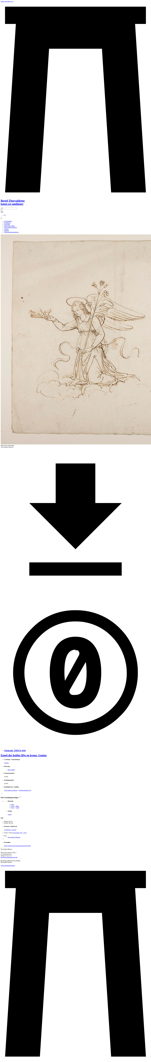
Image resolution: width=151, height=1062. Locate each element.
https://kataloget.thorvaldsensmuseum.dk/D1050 (17, 846)
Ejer (5, 835)
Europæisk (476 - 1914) (20, 833)
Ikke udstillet (11, 770)
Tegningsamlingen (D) (25, 790)
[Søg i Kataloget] (1, 210)
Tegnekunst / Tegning (10, 830)
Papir (12, 804)
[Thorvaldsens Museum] (75, 963)
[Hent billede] (75, 597)
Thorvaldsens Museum (10, 227)
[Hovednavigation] (1, 218)
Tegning (6, 763)
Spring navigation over (7, 1)
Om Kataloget (8, 221)
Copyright (7, 224)
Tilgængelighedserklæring (11, 232)
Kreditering (7, 223)
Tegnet (9, 814)
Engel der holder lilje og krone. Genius (24, 755)
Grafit (17, 807)
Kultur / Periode (8, 833)
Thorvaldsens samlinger (10, 790)
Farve (12, 806)
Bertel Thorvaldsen (9, 226)
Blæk (17, 806)
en (5, 215)
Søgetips (6, 230)
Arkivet (6, 229)
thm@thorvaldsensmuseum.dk (9, 857)
